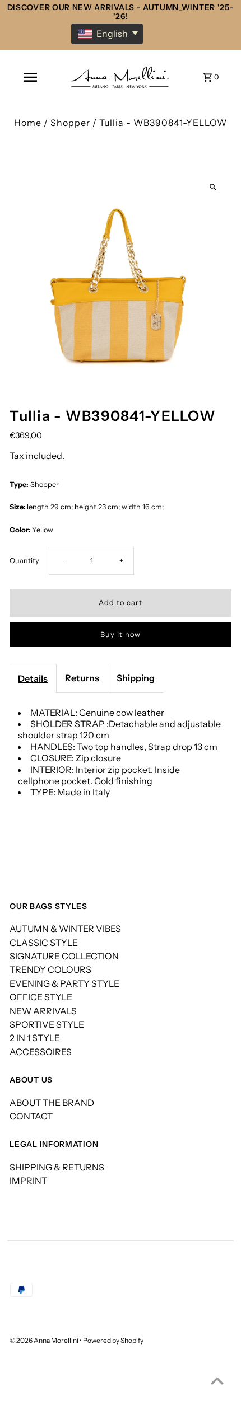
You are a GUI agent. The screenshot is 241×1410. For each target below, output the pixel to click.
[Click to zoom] (213, 187)
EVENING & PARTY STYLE (64, 983)
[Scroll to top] (217, 1380)
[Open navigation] (30, 77)
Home (27, 122)
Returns (82, 677)
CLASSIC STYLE (44, 942)
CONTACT (31, 1116)
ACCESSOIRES (41, 1051)
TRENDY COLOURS (50, 969)
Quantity (24, 560)
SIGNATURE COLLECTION (64, 956)
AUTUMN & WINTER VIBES (65, 928)
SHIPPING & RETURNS (57, 1167)
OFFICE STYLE (41, 997)
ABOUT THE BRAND (52, 1102)
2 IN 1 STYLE (35, 1037)
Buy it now (120, 634)
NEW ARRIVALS (43, 1010)
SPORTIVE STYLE (47, 1024)
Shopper (70, 122)
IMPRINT (28, 1180)
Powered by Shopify (113, 1340)
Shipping (136, 677)
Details (33, 678)
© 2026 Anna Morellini (45, 1340)
